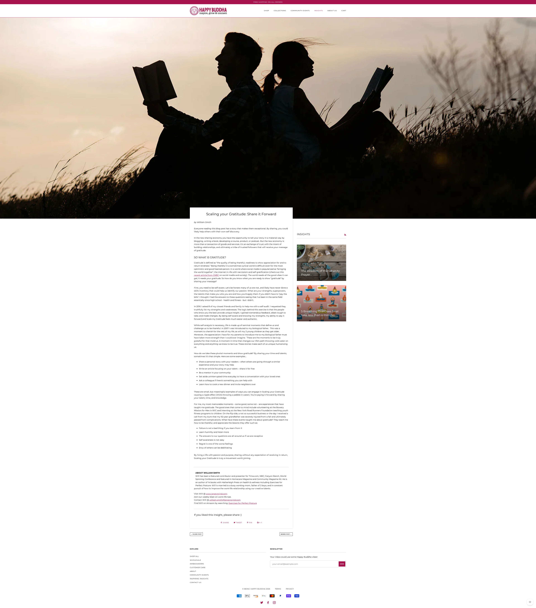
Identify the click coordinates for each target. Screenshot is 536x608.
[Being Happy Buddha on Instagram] (274, 603)
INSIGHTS (318, 11)
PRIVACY (290, 589)
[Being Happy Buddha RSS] (345, 234)
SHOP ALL (194, 556)
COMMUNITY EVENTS (300, 11)
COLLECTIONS (280, 11)
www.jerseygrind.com (216, 494)
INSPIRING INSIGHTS (199, 579)
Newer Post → (286, 534)
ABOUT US (332, 11)
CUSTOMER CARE (197, 567)
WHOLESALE (195, 560)
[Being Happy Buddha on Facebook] (268, 603)
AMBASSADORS (197, 564)
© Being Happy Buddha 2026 (256, 589)
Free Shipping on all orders (268, 2)
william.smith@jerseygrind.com (225, 500)
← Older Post (196, 534)
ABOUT (193, 571)
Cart (343, 11)
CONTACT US (195, 582)
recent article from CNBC (206, 275)
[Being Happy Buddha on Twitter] (261, 603)
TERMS (278, 589)
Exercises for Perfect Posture (243, 503)
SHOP (266, 11)
